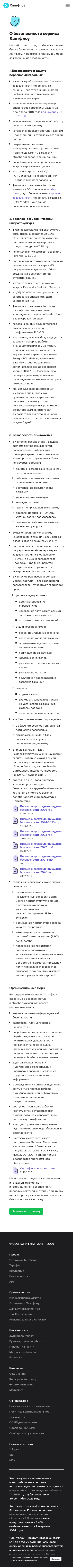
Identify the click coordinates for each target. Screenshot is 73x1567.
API (11, 1281)
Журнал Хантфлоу (21, 1336)
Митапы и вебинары (22, 1352)
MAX (12, 1460)
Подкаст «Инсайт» (21, 1346)
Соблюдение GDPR (22, 1428)
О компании (17, 1373)
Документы (17, 1417)
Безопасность (18, 1276)
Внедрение (16, 1271)
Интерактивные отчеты (25, 1298)
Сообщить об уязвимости (26, 1433)
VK (11, 1455)
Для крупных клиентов (24, 1308)
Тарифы (14, 1265)
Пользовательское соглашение (30, 1406)
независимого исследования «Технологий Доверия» (28, 1516)
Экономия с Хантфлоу (24, 1303)
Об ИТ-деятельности (23, 1422)
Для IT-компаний (20, 1314)
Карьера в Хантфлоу (23, 1379)
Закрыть (55, 1559)
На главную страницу (26, 1211)
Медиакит (16, 1390)
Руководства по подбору (26, 1341)
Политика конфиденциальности (30, 1411)
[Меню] (67, 5)
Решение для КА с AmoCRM (27, 1319)
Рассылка (15, 1357)
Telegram (15, 1449)
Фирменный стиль (21, 1384)
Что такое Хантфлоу (22, 1260)
